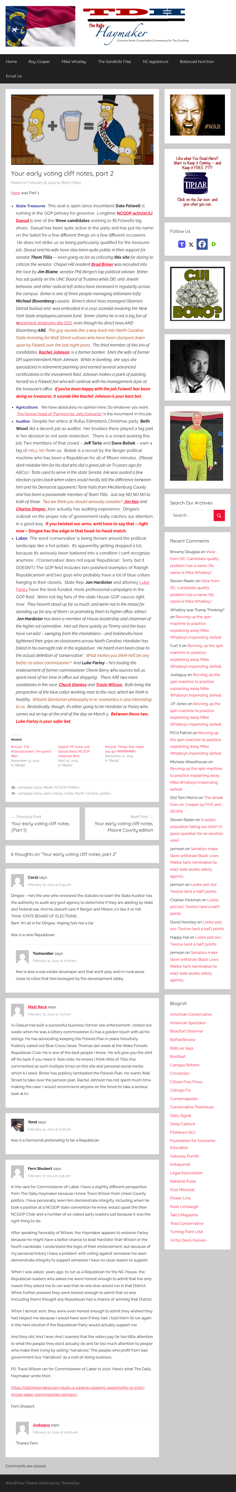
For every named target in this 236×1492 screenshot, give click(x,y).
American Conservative (191, 1014)
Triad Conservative (187, 1223)
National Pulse (183, 1181)
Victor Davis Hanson (188, 1240)
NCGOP (61, 787)
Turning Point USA (186, 1231)
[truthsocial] (182, 243)
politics (105, 793)
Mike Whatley (74, 61)
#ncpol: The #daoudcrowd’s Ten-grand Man (31, 751)
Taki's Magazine (184, 1215)
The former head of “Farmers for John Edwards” (59, 414)
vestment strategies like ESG (44, 322)
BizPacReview (182, 1039)
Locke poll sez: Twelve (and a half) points (195, 907)
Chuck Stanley (73, 684)
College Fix (180, 1090)
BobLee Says (181, 1048)
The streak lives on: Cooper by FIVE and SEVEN (196, 804)
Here (15, 192)
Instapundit (180, 1164)
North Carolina (86, 793)
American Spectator (188, 1022)
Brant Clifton (71, 183)
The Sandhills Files (114, 61)
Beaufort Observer (186, 1031)
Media (48, 787)
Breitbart (178, 1056)
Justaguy (41, 1425)
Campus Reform (185, 1065)
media (69, 793)
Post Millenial (182, 1189)
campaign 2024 (30, 787)
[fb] (202, 244)
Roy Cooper (39, 61)
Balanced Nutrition (197, 61)
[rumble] (213, 243)
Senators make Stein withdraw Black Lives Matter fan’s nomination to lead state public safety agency (194, 862)
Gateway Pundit (184, 1156)
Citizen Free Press (186, 1082)
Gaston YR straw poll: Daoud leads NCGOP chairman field (74, 751)
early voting (52, 793)
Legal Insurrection (186, 1173)
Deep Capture (182, 1123)
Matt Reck (37, 1007)
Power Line (180, 1198)
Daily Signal (180, 1115)
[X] (191, 243)
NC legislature (155, 61)
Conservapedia (183, 1098)
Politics (73, 787)
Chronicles (179, 1073)
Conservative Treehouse (192, 1107)
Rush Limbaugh (184, 1206)
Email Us (14, 76)
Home (11, 61)
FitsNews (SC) (182, 1132)
